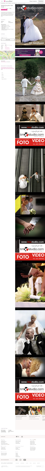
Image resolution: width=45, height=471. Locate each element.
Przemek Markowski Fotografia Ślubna (27, 416)
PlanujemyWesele (3, 3)
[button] (33, 1)
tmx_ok (6, 46)
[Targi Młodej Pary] (22, 437)
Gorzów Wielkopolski (14, 3)
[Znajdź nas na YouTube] (24, 460)
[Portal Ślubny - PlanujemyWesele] (8, 1)
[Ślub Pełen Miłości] (17, 437)
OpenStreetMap (10, 59)
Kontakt (3, 77)
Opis (2, 72)
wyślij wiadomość (7, 47)
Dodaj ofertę (41, 1)
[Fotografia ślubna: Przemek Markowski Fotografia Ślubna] (22, 410)
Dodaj (10, 8)
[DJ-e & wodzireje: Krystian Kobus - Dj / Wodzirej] (35, 410)
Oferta (2, 74)
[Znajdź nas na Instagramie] (20, 460)
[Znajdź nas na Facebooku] (16, 460)
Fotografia (9, 3)
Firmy (7, 3)
